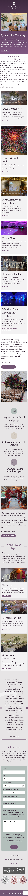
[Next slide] (27, 708)
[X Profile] (16, 864)
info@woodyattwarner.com (15, 859)
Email (4, 775)
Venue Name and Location (10, 789)
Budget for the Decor (9, 803)
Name (4, 768)
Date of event (7, 782)
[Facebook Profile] (12, 864)
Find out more (6, 595)
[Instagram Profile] (14, 864)
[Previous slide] (1, 708)
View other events (8, 367)
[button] (3, 102)
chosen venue (11, 85)
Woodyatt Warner (13, 67)
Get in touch (5, 50)
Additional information (9, 810)
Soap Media (21, 893)
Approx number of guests (10, 796)
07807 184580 (15, 855)
